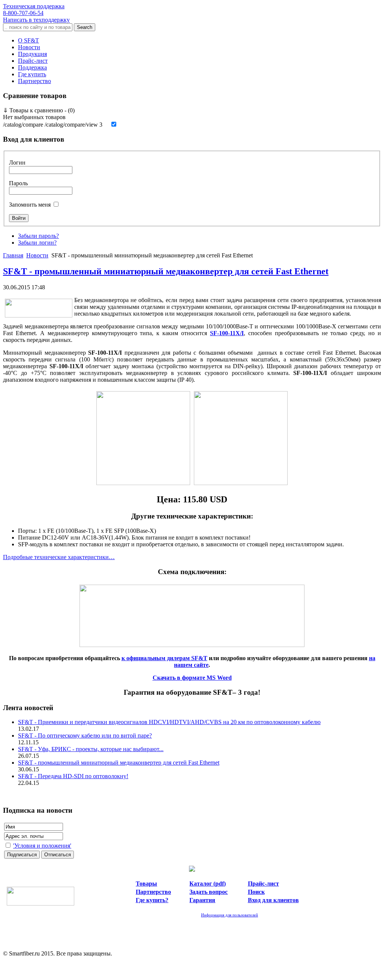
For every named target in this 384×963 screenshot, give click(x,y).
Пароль (18, 183)
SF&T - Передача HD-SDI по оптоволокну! (73, 776)
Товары (146, 883)
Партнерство (34, 81)
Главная (13, 255)
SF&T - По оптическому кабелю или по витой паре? (85, 735)
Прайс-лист (33, 60)
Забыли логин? (37, 242)
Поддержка (32, 67)
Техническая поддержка (33, 9)
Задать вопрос (208, 892)
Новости (29, 47)
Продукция (32, 54)
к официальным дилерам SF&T (164, 658)
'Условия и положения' (42, 845)
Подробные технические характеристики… (59, 557)
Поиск (256, 892)
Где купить (32, 74)
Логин (17, 162)
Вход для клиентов (273, 900)
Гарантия (202, 900)
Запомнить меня (30, 204)
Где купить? (152, 900)
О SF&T (28, 40)
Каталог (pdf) (207, 883)
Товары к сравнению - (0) (39, 110)
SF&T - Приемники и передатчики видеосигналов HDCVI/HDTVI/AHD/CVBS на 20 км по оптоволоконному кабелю (169, 722)
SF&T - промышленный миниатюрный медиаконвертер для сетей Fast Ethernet (165, 271)
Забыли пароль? (38, 236)
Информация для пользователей (229, 915)
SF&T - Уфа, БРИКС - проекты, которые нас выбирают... (91, 749)
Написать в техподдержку (36, 20)
